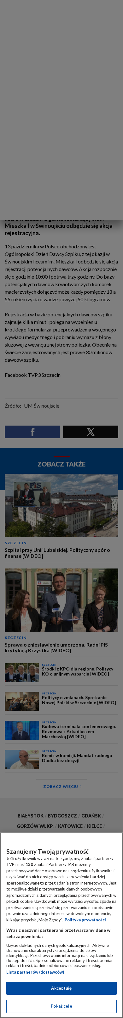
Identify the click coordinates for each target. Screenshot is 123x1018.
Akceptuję (61, 988)
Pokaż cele (61, 1006)
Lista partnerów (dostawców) (35, 972)
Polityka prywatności (85, 919)
